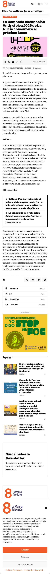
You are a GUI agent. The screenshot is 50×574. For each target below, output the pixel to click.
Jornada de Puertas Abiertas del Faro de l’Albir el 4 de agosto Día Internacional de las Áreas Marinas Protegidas (31, 386)
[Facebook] (25, 288)
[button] (46, 508)
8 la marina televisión (16, 68)
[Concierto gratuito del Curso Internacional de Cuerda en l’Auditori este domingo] (10, 430)
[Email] (13, 62)
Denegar (25, 557)
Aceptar (25, 549)
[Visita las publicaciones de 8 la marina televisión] (4, 68)
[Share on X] (9, 62)
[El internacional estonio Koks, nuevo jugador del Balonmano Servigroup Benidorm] (10, 369)
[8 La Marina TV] (9, 4)
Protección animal (10, 17)
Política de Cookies (14, 570)
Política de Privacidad (33, 570)
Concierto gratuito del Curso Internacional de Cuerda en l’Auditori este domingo (32, 428)
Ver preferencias (25, 564)
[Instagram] (25, 299)
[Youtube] (25, 304)
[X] (25, 294)
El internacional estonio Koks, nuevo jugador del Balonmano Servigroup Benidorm (31, 368)
